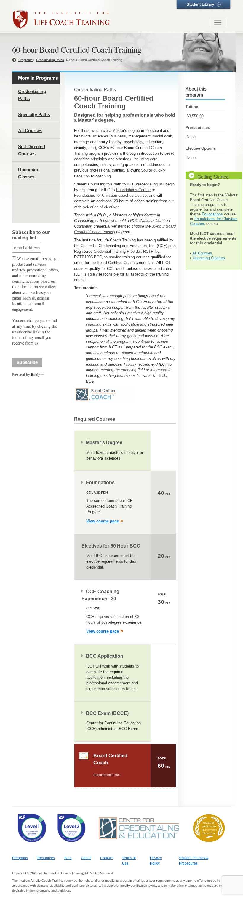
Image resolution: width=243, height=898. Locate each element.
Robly (35, 374)
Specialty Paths (34, 114)
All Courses (30, 130)
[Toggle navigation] (218, 22)
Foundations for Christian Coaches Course (110, 195)
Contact (106, 858)
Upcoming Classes (209, 258)
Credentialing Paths (50, 60)
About (86, 858)
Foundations (212, 214)
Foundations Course (133, 190)
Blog (68, 858)
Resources (46, 858)
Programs (25, 60)
